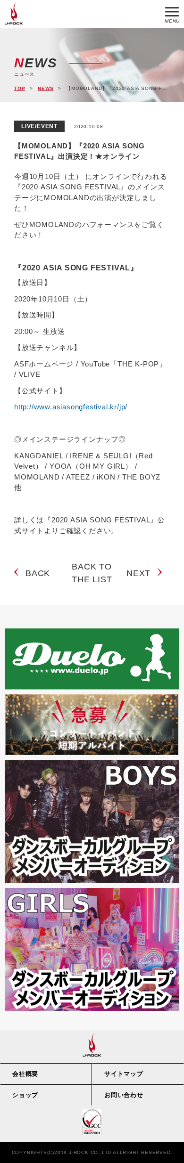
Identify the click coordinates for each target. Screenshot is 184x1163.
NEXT (138, 573)
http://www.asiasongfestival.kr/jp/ (70, 407)
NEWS (45, 88)
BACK (37, 573)
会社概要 (25, 1073)
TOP (19, 88)
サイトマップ (123, 1073)
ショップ (25, 1094)
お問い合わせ (123, 1094)
